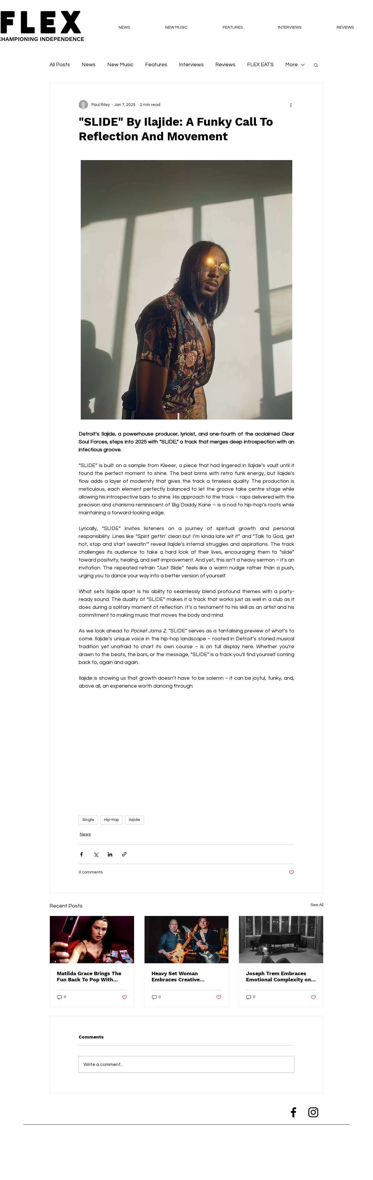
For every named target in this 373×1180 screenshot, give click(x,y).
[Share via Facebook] (81, 854)
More (291, 64)
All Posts (60, 64)
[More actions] (290, 104)
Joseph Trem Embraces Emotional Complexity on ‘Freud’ (278, 976)
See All (317, 905)
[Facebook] (293, 1112)
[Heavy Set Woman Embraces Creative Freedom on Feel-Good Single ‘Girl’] (187, 939)
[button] (316, 64)
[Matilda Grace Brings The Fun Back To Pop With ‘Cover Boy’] (92, 939)
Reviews (225, 64)
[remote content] (186, 750)
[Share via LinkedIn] (110, 854)
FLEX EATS (260, 64)
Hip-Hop (111, 820)
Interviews (191, 64)
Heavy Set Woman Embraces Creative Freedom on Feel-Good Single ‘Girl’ (181, 976)
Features (156, 64)
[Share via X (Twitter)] (95, 854)
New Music (120, 64)
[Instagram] (313, 1112)
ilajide (134, 820)
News (89, 64)
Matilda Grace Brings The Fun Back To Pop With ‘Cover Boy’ (89, 976)
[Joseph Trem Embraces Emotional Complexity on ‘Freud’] (281, 939)
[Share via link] (124, 854)
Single (88, 820)
